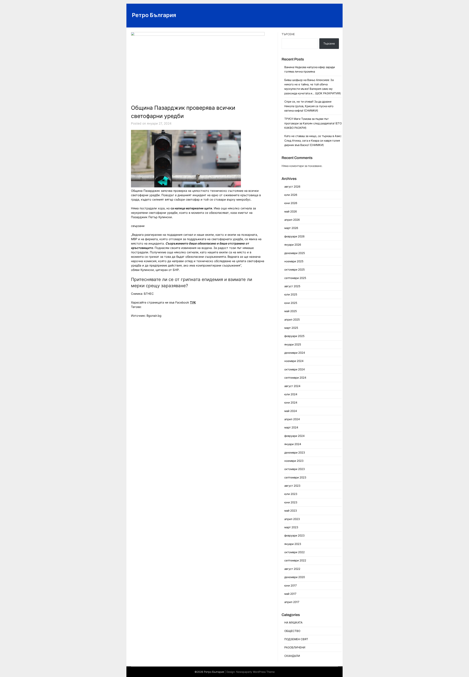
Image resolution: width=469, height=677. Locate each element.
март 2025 (291, 328)
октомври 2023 (294, 469)
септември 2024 (295, 377)
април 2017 (291, 602)
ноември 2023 (294, 461)
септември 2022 (295, 560)
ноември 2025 (293, 261)
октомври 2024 (294, 369)
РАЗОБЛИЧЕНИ (294, 647)
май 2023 (290, 510)
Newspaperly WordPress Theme (255, 671)
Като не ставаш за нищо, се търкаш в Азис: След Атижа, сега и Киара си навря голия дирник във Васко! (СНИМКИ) (313, 140)
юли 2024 (290, 394)
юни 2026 (290, 203)
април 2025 (292, 319)
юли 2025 (290, 294)
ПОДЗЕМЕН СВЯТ (296, 639)
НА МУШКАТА (293, 622)
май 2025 (290, 311)
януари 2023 (292, 544)
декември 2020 (294, 577)
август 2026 (292, 186)
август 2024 (292, 386)
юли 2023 (290, 494)
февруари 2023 (294, 535)
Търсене (288, 34)
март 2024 (291, 427)
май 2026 (290, 211)
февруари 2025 (294, 336)
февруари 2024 (294, 436)
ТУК (193, 302)
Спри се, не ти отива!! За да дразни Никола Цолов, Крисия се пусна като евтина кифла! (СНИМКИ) (308, 106)
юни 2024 (290, 402)
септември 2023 (295, 477)
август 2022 (292, 569)
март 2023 (291, 527)
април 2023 (292, 519)
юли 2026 (290, 195)
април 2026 (292, 219)
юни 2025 (290, 303)
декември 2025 (294, 253)
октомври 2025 (294, 269)
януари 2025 (292, 344)
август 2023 (292, 485)
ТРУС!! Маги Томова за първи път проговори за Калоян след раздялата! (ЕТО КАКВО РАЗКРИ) (313, 123)
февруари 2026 (294, 236)
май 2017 (290, 593)
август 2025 (292, 286)
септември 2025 (295, 278)
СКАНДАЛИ (292, 656)
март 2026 (291, 228)
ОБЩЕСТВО (292, 631)
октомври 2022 (294, 552)
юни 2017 (290, 585)
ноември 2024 (294, 361)
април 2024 (292, 419)
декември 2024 (294, 352)
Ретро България (154, 15)
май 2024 (290, 411)
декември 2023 (294, 452)
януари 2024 (292, 444)
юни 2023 (290, 502)
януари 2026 (292, 244)
